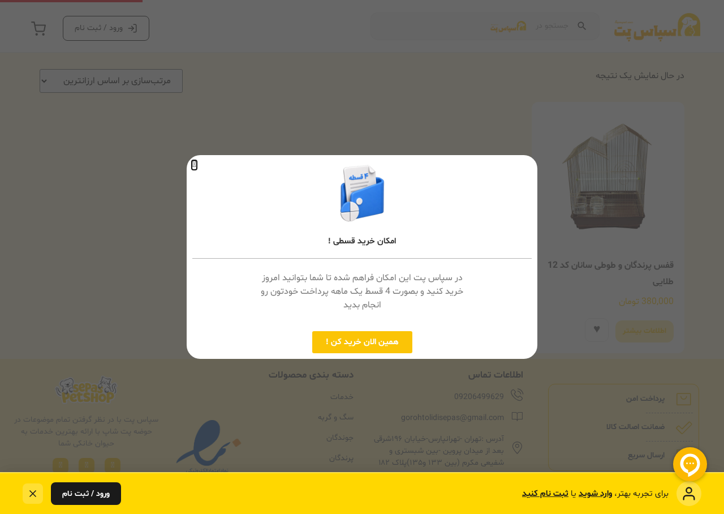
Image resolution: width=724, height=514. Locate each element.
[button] (194, 165)
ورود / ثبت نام (86, 494)
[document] (362, 257)
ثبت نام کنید (545, 494)
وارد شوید (595, 494)
